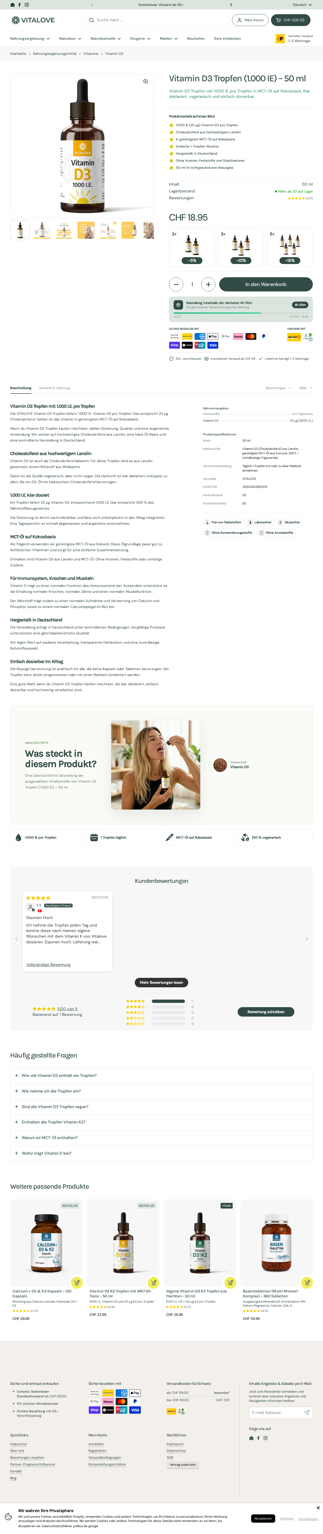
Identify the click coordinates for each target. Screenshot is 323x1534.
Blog (13, 1478)
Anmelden (96, 1444)
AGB (170, 1457)
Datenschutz (176, 1450)
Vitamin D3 (114, 53)
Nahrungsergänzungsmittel (54, 53)
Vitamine (90, 53)
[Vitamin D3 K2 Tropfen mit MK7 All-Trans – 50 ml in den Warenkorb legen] (153, 1283)
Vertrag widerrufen (183, 1465)
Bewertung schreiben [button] (266, 1011)
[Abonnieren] (307, 1413)
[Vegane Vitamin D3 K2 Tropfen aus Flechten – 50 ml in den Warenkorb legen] (230, 1283)
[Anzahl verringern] (176, 284)
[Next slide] (306, 938)
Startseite (18, 53)
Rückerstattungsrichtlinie (107, 1464)
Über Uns (17, 1450)
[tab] (20, 387)
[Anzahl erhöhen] (208, 284)
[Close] (318, 1507)
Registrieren (97, 1450)
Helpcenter (18, 1444)
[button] (290, 20)
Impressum (175, 1444)
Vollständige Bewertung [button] (48, 964)
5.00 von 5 (67, 1008)
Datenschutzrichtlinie (57, 1526)
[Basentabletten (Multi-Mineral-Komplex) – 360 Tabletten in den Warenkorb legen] (307, 1283)
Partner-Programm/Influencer (32, 1464)
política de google (85, 1526)
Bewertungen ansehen (27, 1457)
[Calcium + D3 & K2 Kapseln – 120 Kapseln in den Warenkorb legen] (77, 1283)
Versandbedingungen (104, 1457)
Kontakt (16, 1471)
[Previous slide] (16, 938)
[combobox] (156, 20)
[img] (38, 898)
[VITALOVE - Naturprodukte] (33, 20)
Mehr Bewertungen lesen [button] (161, 982)
